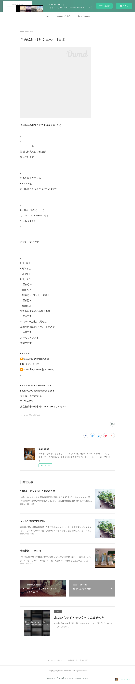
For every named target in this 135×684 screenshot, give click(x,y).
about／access (83, 16)
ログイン (124, 5)
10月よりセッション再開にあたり (37, 490)
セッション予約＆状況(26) (30, 415)
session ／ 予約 (63, 16)
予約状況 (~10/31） (31, 550)
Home (47, 16)
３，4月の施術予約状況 (32, 520)
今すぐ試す (104, 5)
